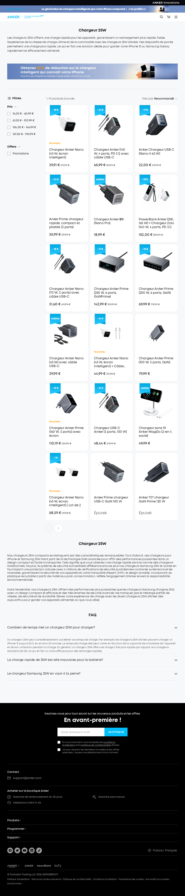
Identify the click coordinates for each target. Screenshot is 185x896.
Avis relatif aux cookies (157, 879)
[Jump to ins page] (32, 850)
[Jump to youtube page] (24, 850)
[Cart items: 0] (169, 17)
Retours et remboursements (46, 879)
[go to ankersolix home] (15, 9)
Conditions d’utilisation (105, 879)
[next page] (58, 528)
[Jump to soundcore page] (44, 866)
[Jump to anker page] (12, 866)
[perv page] (49, 528)
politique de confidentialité (96, 745)
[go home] (25, 17)
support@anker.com (27, 778)
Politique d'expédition (18, 879)
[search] (161, 17)
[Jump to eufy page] (57, 866)
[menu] (176, 17)
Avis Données (14, 883)
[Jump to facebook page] (10, 850)
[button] (92, 629)
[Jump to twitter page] (17, 850)
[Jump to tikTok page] (39, 850)
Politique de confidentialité (77, 879)
